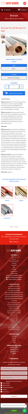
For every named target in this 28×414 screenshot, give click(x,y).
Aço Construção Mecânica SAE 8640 (14, 298)
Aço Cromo (14, 300)
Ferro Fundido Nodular (14, 329)
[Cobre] (7, 192)
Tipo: (14, 65)
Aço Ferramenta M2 (14, 308)
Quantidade (14, 83)
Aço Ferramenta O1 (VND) (14, 312)
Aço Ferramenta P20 (14, 306)
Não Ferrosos (13, 18)
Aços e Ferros (6, 383)
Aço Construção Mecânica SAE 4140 (14, 292)
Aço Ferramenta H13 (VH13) (14, 310)
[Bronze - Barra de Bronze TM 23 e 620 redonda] (3, 36)
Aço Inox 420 (14, 317)
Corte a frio (14, 257)
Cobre (7, 200)
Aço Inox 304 (14, 315)
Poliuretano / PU (14, 351)
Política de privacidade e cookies (14, 275)
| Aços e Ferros (14, 284)
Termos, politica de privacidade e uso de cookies (14, 413)
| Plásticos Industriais (14, 345)
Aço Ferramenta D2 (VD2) (14, 302)
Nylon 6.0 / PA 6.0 (14, 347)
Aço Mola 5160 (14, 319)
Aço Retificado (14, 325)
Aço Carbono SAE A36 (14, 290)
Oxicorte (14, 259)
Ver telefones (7, 10)
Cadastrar (14, 396)
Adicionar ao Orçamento (16, 93)
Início (6, 18)
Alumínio (7, 218)
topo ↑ (16, 226)
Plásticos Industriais (8, 387)
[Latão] (21, 192)
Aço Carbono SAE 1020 (14, 288)
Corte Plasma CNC (14, 261)
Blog (14, 267)
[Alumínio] (7, 210)
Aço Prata (14, 323)
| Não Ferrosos (14, 334)
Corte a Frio (6, 391)
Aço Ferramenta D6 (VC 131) (14, 304)
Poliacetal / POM (14, 349)
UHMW (14, 353)
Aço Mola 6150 (14, 321)
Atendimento (14, 271)
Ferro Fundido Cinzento (14, 327)
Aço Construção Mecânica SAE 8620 (14, 296)
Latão (21, 200)
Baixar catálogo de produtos (14, 277)
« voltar (12, 226)
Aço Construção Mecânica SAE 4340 (14, 294)
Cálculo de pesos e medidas (15, 279)
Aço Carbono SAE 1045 (14, 286)
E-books (14, 269)
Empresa (14, 263)
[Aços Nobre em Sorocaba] (14, 3)
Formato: (14, 74)
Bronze (14, 338)
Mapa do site (14, 273)
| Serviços (14, 255)
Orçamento (23, 10)
